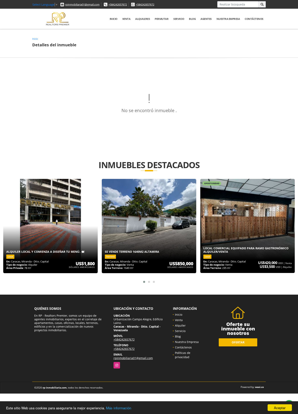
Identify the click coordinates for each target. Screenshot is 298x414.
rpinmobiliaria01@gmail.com (82, 4)
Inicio (113, 19)
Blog (192, 19)
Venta (126, 19)
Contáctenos (254, 19)
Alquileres (142, 19)
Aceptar (280, 407)
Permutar (161, 19)
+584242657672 (117, 4)
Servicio (178, 19)
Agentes (206, 19)
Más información (118, 407)
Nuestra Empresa (228, 19)
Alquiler (180, 325)
